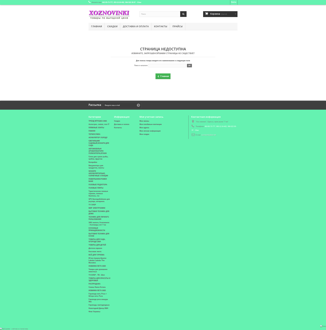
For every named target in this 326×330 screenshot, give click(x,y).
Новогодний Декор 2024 (98, 308)
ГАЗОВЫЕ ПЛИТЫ (96, 188)
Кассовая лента (95, 251)
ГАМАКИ (92, 131)
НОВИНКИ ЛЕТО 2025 (97, 266)
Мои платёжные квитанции (150, 124)
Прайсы (177, 26)
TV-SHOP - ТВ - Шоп (97, 275)
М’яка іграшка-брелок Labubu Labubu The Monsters (97, 260)
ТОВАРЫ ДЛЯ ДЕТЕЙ (97, 245)
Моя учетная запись (151, 116)
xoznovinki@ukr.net (208, 135)
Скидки (112, 26)
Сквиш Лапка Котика (97, 287)
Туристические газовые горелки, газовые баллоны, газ (98, 193)
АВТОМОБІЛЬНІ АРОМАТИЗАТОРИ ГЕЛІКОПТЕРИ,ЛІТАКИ (97, 151)
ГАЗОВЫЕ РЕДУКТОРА (98, 184)
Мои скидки (144, 134)
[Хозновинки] (112, 14)
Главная (96, 26)
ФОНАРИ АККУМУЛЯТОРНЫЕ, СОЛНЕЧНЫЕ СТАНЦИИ (98, 173)
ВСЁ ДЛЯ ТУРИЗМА (96, 255)
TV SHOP (92, 205)
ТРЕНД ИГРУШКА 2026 (98, 121)
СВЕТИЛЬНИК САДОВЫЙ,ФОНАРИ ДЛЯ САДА (99, 143)
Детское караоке (95, 248)
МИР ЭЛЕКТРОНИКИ (97, 208)
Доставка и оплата (136, 26)
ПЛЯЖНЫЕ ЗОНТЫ (96, 127)
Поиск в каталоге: (141, 65)
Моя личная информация (150, 131)
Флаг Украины (94, 311)
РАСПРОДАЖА (94, 284)
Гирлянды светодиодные (99, 305)
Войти (233, 2)
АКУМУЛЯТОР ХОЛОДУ (98, 137)
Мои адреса (144, 127)
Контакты (160, 26)
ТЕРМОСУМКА (94, 134)
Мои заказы (144, 121)
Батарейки (93, 162)
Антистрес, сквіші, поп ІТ (99, 124)
